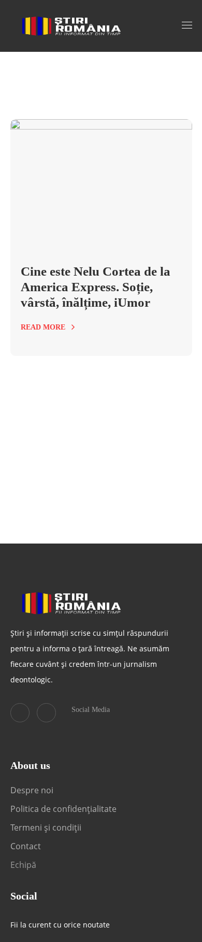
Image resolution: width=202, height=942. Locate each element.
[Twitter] (20, 712)
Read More (43, 327)
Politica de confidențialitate (63, 809)
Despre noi (31, 790)
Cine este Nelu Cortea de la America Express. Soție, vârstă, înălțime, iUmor (95, 286)
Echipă (23, 864)
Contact (26, 846)
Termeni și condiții (45, 827)
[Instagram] (46, 712)
